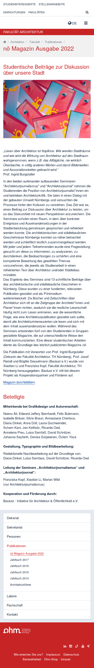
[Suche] (87, 12)
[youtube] (83, 645)
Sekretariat (14, 527)
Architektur (17, 42)
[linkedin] (65, 645)
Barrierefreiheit (32, 659)
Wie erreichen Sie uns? (28, 654)
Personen (14, 536)
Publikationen (53, 42)
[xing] (88, 645)
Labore (12, 596)
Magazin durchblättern (19, 382)
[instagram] (70, 645)
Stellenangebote (52, 4)
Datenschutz (71, 654)
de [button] (74, 23)
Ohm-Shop (51, 659)
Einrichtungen (14, 12)
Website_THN (9, 22)
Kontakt (12, 614)
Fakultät (35, 42)
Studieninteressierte (19, 4)
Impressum (53, 654)
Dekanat (13, 517)
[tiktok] (76, 645)
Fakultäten (36, 12)
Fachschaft (15, 605)
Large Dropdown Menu (17, 630)
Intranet (65, 659)
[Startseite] (4, 42)
